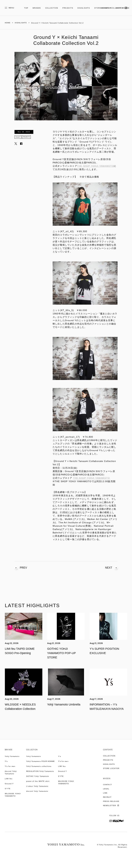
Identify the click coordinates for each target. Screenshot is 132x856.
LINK (105, 793)
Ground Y (18, 137)
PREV (23, 567)
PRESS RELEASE (111, 801)
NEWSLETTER (110, 805)
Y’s (59, 756)
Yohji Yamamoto (12, 756)
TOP (26, 8)
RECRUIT (107, 797)
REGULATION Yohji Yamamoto (40, 771)
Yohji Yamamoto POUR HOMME (40, 761)
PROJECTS (67, 8)
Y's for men (10, 766)
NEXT (108, 567)
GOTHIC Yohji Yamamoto (37, 776)
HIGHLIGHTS (83, 8)
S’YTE (7, 788)
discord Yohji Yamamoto (11, 772)
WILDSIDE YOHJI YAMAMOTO (13, 795)
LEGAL (106, 789)
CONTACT (107, 784)
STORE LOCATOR (111, 768)
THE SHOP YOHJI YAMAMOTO (95, 166)
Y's (6, 761)
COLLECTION (51, 8)
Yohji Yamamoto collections (38, 766)
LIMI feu (9, 779)
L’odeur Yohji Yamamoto (37, 786)
